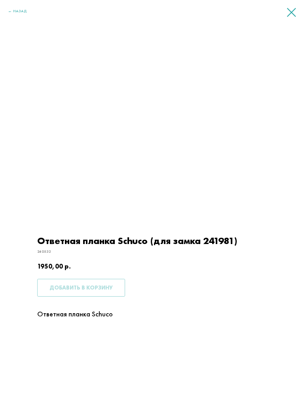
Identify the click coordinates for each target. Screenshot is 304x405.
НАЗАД (20, 10)
